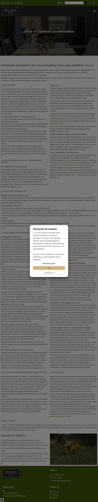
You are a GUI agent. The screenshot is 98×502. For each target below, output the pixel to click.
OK (49, 268)
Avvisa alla (49, 273)
